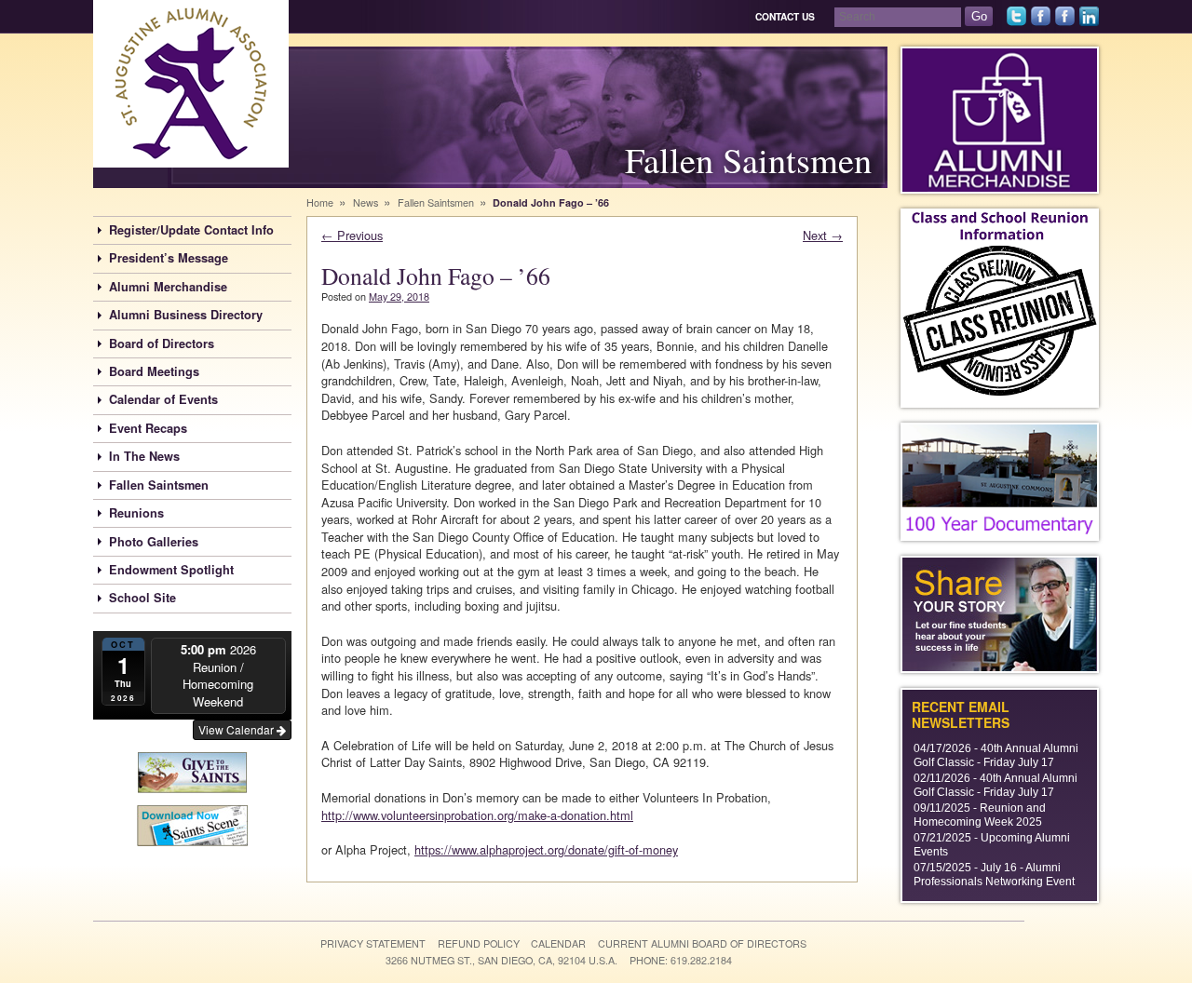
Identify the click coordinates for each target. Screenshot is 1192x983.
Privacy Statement (373, 943)
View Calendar (237, 729)
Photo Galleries (153, 541)
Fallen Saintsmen (159, 485)
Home (319, 202)
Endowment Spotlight (171, 569)
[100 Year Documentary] (999, 481)
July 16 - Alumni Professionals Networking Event (994, 874)
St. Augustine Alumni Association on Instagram (1065, 25)
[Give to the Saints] (192, 770)
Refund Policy (479, 943)
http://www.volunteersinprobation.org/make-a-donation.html (477, 815)
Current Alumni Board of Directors (702, 943)
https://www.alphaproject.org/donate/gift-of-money (546, 849)
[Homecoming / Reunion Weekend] (999, 308)
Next (823, 235)
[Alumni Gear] (999, 120)
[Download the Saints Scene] (192, 823)
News (365, 202)
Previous (352, 235)
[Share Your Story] (999, 614)
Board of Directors (161, 343)
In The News (144, 456)
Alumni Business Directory (186, 314)
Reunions (136, 513)
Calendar (558, 943)
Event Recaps (148, 428)
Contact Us (785, 16)
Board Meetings (154, 371)
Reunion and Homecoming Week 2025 (980, 814)
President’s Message (168, 257)
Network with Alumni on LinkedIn (1089, 25)
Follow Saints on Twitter (1016, 25)
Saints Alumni (161, 167)
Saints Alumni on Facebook (1040, 25)
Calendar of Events (163, 399)
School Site (142, 597)
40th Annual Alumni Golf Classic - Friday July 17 (996, 755)
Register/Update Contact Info (191, 230)
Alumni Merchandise (168, 286)
